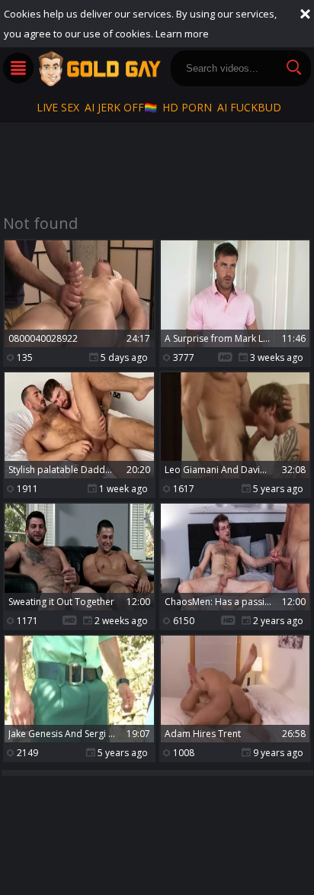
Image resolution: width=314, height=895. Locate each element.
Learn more (182, 33)
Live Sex (58, 107)
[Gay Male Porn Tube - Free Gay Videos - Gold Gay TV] (99, 68)
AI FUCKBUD (249, 107)
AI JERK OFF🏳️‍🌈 (121, 107)
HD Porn (187, 107)
